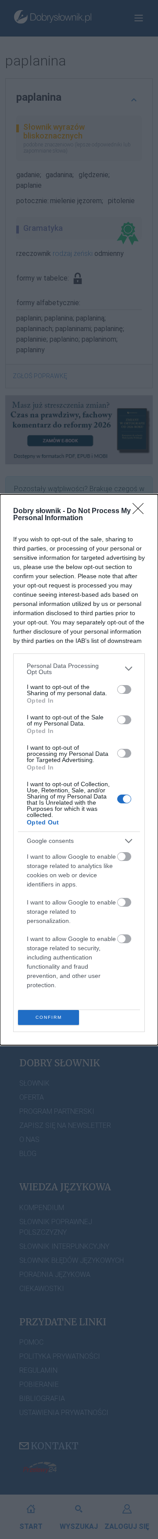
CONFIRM (49, 1017)
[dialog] (79, 769)
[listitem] (79, 669)
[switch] (124, 689)
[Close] (141, 511)
